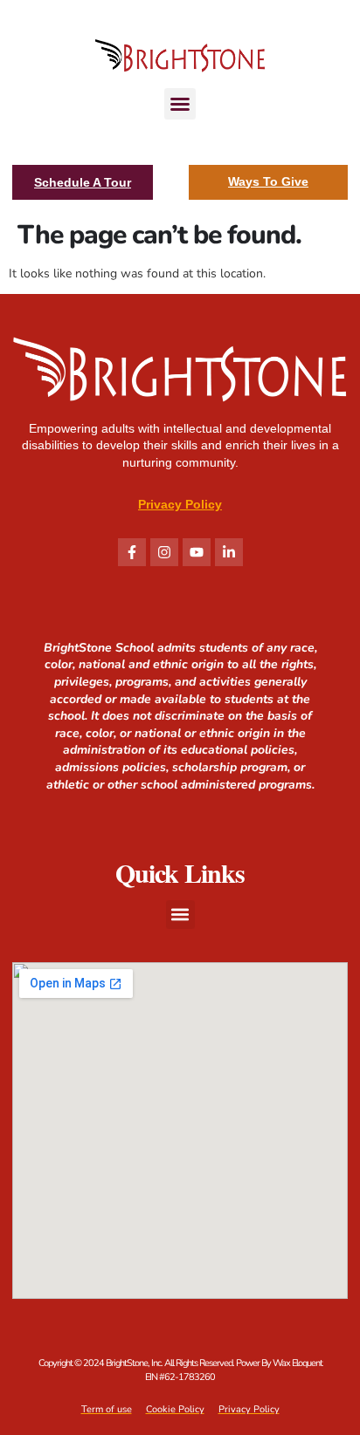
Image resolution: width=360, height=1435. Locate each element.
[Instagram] (164, 552)
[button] (180, 104)
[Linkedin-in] (229, 552)
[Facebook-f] (132, 552)
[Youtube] (197, 552)
